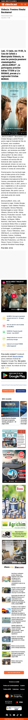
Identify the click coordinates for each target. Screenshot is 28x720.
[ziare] (9, 567)
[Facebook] (7, 715)
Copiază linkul (21, 390)
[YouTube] (14, 715)
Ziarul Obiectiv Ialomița (9, 1)
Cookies (22, 685)
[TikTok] (18, 715)
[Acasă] (3, 4)
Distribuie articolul (8, 390)
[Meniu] (25, 4)
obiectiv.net (11, 4)
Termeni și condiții (14, 682)
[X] (10, 715)
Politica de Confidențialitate (11, 685)
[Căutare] (21, 4)
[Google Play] (21, 715)
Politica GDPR (7, 689)
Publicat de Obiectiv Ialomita (6, 15)
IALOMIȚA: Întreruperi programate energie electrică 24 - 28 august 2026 (16, 318)
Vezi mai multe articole (14, 672)
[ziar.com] (19, 567)
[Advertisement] (14, 34)
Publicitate (16, 689)
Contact (22, 689)
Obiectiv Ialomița (17, 356)
